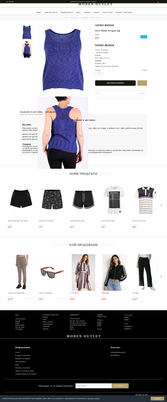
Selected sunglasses (45, 293)
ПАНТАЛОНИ (19, 325)
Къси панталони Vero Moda (18, 221)
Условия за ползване (22, 368)
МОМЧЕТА (128, 329)
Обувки (87, 12)
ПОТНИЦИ (84, 17)
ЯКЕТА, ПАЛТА (48, 322)
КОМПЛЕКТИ (74, 315)
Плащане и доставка (31, 112)
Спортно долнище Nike (16, 293)
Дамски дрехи (51, 12)
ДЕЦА (99, 325)
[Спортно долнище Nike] (21, 272)
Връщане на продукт (22, 358)
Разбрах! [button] (157, 398)
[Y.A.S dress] (83, 272)
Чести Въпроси (20, 361)
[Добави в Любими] (142, 83)
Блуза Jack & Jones (108, 221)
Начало (67, 17)
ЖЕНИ (99, 322)
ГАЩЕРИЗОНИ (47, 324)
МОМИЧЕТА (128, 326)
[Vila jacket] (114, 272)
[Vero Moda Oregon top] (27, 32)
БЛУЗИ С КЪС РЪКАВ (77, 321)
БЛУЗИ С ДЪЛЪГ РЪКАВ (78, 323)
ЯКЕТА (72, 329)
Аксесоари (107, 12)
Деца (78, 12)
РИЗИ (72, 327)
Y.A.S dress (74, 293)
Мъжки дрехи (66, 12)
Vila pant (136, 293)
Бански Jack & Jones (46, 221)
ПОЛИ (17, 323)
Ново (17, 315)
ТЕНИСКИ (46, 326)
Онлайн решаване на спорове (26, 374)
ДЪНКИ (45, 317)
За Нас (17, 352)
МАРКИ (119, 12)
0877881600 (10, 2)
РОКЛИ (17, 321)
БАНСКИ (45, 329)
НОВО (38, 12)
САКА (44, 319)
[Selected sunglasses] (52, 272)
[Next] (161, 205)
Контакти (127, 12)
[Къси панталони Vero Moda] (21, 200)
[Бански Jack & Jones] (52, 200)
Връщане (50, 112)
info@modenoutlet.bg (118, 352)
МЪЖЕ (99, 324)
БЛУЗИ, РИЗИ (19, 327)
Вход (17, 364)
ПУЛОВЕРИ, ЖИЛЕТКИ (50, 315)
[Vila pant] (146, 272)
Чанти (96, 12)
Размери (144, 70)
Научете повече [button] (93, 398)
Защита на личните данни (24, 371)
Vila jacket (105, 293)
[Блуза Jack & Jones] (114, 200)
